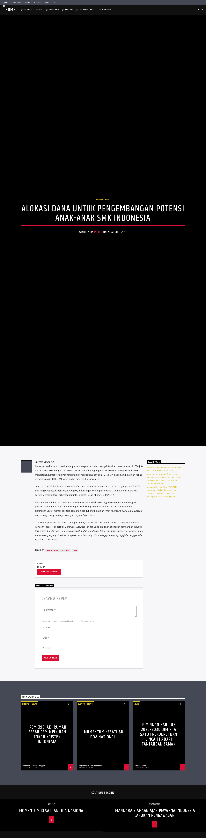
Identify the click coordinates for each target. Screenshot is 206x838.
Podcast (17, 2)
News (108, 218)
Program (69, 9)
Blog (28, 2)
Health (99, 218)
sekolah (65, 591)
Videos (38, 2)
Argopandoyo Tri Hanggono (35, 806)
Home (6, 2)
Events (25, 745)
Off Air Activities (88, 9)
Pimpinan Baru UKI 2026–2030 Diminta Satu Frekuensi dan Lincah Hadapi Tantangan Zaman (164, 521)
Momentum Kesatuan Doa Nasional (163, 515)
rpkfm (98, 251)
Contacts (50, 2)
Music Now (54, 9)
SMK (75, 591)
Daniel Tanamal (141, 806)
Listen (199, 9)
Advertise (106, 9)
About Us (28, 9)
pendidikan (52, 591)
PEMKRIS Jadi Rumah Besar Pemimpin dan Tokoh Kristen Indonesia (47, 775)
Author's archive (49, 612)
